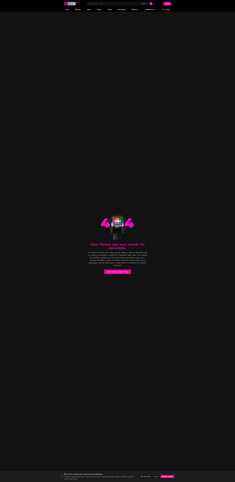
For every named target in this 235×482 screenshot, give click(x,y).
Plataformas (150, 9)
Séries (109, 9)
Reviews (78, 9)
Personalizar (147, 476)
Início (67, 9)
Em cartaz (166, 9)
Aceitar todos (167, 476)
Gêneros (134, 9)
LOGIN (167, 3)
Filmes (143, 3)
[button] (70, 3)
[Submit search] (151, 3)
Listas (89, 9)
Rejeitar (156, 476)
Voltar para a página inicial (117, 272)
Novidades (121, 9)
